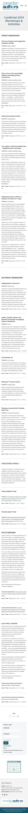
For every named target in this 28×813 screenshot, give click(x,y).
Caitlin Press (18, 496)
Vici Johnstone (10, 496)
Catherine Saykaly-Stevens (15, 80)
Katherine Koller (5, 685)
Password (6, 734)
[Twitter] (14, 716)
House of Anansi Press (13, 498)
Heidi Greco (11, 201)
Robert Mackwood (12, 517)
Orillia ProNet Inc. (19, 811)
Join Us (4, 747)
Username (6, 728)
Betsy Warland (12, 46)
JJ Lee (9, 324)
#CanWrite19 (4, 103)
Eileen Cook (11, 286)
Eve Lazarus (11, 360)
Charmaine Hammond (13, 413)
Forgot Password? (7, 745)
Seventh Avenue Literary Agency (16, 611)
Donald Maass (11, 118)
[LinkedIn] (18, 716)
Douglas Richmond (12, 593)
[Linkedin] (7, 795)
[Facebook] (10, 716)
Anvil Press (8, 500)
